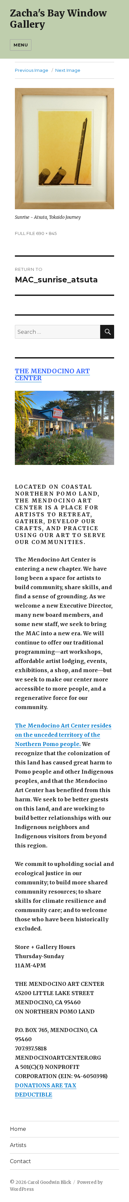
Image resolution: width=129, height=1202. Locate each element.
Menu (21, 44)
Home (18, 1129)
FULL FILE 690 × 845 (36, 233)
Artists (18, 1145)
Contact (20, 1161)
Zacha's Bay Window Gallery (58, 18)
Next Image (67, 70)
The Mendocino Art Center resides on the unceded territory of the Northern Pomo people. (63, 734)
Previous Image (31, 70)
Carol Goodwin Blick (49, 1182)
